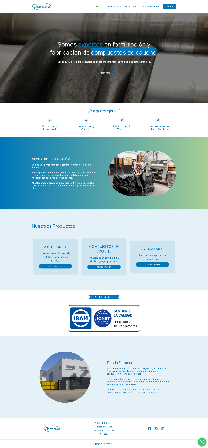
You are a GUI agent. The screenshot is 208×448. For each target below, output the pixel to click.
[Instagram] (156, 428)
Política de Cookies (104, 427)
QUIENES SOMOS (113, 6)
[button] (137, 6)
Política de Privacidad (104, 423)
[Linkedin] (162, 428)
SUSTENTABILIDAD (150, 6)
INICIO (99, 6)
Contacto (104, 434)
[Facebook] (149, 428)
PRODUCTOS (130, 6)
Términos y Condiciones (104, 430)
